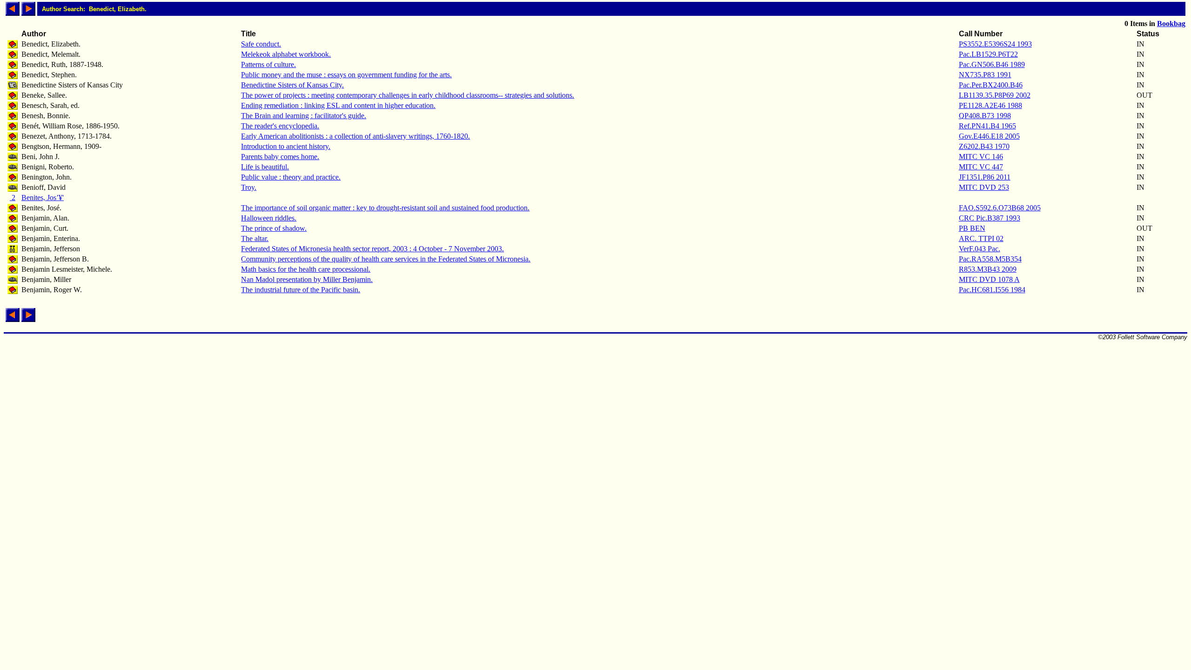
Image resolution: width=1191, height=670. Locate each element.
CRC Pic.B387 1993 (989, 218)
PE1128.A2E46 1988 (990, 105)
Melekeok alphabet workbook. (286, 54)
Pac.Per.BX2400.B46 (991, 85)
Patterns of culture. (268, 64)
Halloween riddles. (268, 218)
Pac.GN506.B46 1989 (992, 64)
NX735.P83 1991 (985, 75)
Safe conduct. (261, 44)
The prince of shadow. (274, 228)
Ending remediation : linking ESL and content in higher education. (338, 105)
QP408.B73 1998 (985, 116)
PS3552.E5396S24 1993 (995, 44)
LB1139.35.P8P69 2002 (994, 95)
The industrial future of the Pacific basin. (300, 290)
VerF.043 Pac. (979, 249)
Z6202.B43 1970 (984, 146)
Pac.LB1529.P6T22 (988, 54)
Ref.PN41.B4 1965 (987, 126)
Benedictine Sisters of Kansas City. (292, 85)
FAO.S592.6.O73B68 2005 (1000, 208)
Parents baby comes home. (280, 157)
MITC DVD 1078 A (989, 279)
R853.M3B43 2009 (988, 269)
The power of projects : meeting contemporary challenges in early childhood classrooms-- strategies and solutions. (407, 95)
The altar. (254, 238)
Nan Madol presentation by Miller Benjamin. (307, 279)
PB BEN (972, 228)
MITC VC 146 (981, 157)
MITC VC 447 (981, 167)
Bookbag (1171, 23)
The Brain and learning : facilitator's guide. (303, 116)
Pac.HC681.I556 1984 (992, 290)
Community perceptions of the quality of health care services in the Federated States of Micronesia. (385, 259)
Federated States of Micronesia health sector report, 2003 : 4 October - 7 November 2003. (372, 249)
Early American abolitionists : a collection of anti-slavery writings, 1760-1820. (355, 136)
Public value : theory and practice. (291, 177)
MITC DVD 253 (984, 187)
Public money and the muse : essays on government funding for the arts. (346, 75)
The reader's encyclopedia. (280, 126)
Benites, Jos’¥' (42, 197)
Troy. (248, 187)
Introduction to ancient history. (285, 146)
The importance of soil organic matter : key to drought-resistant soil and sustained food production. (385, 208)
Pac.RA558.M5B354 (990, 259)
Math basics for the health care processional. (305, 269)
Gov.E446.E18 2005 (989, 136)
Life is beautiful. (265, 167)
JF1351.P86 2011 (984, 177)
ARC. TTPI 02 (981, 238)
